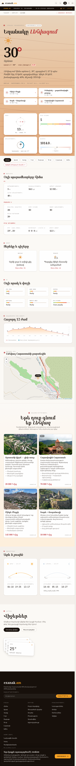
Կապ (6, 741)
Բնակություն (33, 716)
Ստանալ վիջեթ (12, 630)
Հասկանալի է (63, 756)
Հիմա (7, 160)
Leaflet (59, 398)
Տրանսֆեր (32, 719)
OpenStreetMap (68, 398)
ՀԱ (65, 3)
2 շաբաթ (59, 160)
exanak (12, 683)
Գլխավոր (6, 13)
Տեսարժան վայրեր (35, 709)
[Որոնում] (56, 3)
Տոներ (54, 709)
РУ (69, 3)
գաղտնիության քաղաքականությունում (19, 761)
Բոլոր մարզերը (33, 706)
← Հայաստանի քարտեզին (64, 13)
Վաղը (24, 160)
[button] (6, 359)
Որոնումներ (56, 713)
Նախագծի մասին (10, 738)
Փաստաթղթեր (29, 630)
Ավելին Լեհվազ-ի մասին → (15, 165)
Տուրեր (30, 713)
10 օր (49, 160)
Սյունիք (15, 13)
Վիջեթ (54, 716)
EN (72, 3)
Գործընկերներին (10, 745)
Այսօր (16, 160)
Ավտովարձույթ (33, 722)
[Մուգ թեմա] (60, 3)
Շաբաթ (41, 160)
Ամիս (68, 160)
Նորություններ (57, 706)
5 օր (32, 160)
